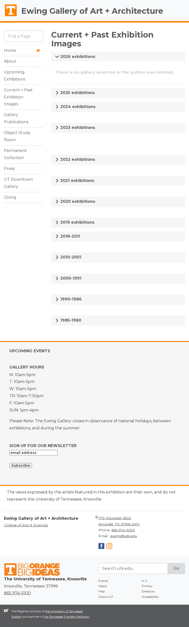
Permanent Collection (15, 154)
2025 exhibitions (77, 92)
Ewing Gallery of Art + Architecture (92, 11)
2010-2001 (70, 257)
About (10, 61)
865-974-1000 (17, 593)
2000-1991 (70, 278)
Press (9, 168)
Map (101, 591)
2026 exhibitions (77, 56)
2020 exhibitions (77, 201)
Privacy (147, 586)
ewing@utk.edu (123, 536)
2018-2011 (69, 236)
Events (103, 581)
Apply (102, 586)
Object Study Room (17, 136)
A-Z (144, 581)
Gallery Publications (16, 118)
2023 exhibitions (77, 127)
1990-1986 (70, 299)
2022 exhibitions (77, 159)
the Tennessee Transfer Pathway (66, 616)
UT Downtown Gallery (18, 183)
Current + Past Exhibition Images (18, 97)
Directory (148, 591)
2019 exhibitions (76, 222)
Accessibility (150, 597)
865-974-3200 (123, 530)
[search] (23, 35)
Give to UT (105, 597)
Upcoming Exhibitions (14, 76)
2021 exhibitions (76, 180)
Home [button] (10, 50)
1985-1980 (70, 320)
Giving (10, 197)
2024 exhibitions (77, 106)
